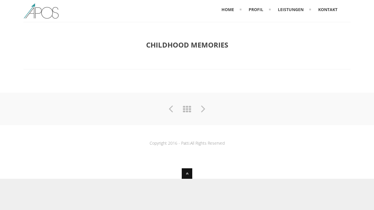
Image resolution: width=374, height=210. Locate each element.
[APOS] (41, 15)
